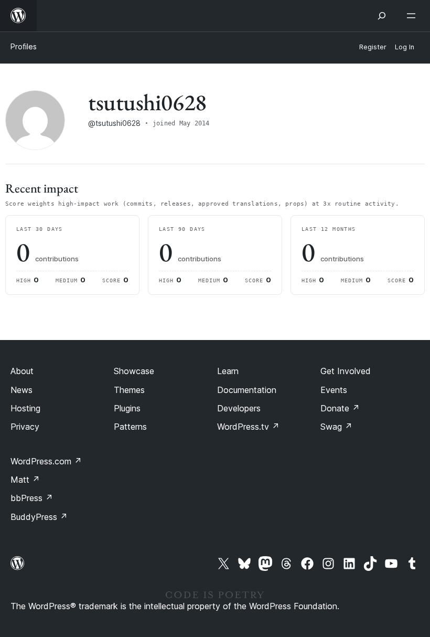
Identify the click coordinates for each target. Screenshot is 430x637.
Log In (404, 47)
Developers (239, 408)
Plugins (127, 408)
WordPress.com (46, 461)
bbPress (31, 498)
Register (372, 47)
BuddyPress (39, 517)
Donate (340, 408)
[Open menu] (413, 15)
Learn (228, 371)
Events (333, 390)
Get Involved (345, 371)
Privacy (24, 426)
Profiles (23, 46)
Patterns (130, 426)
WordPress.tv (248, 426)
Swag (336, 426)
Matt (25, 479)
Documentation (246, 390)
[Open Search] (381, 15)
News (21, 390)
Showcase (134, 371)
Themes (129, 390)
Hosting (25, 408)
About (22, 371)
